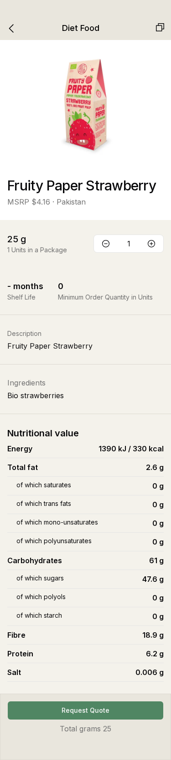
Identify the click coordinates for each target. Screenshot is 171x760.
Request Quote (85, 710)
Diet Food (80, 28)
